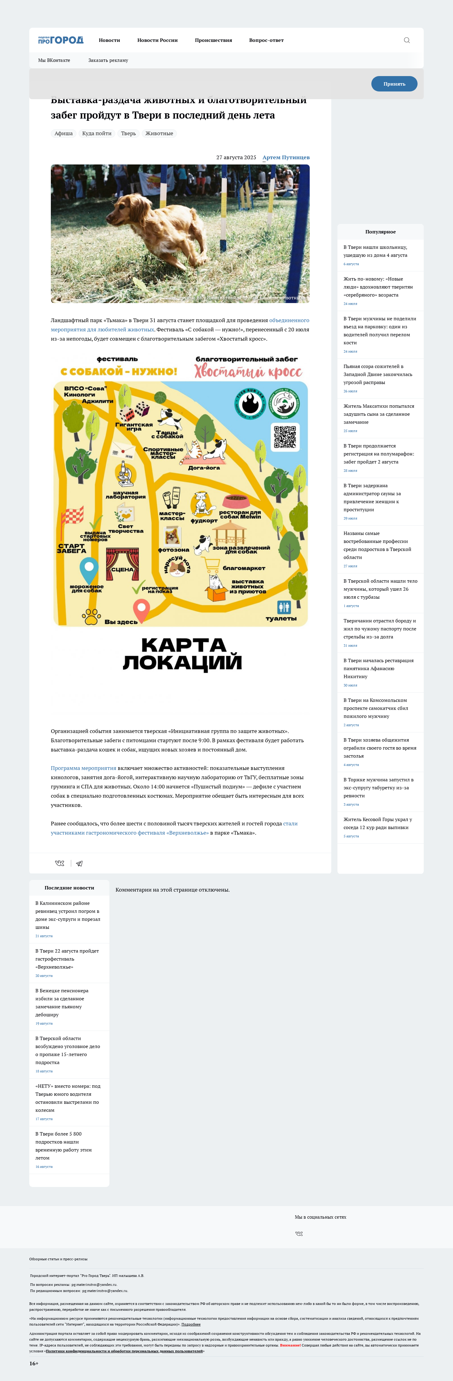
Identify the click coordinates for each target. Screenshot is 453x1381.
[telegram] (81, 863)
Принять (395, 84)
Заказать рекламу (108, 60)
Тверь (128, 133)
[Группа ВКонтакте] (299, 1234)
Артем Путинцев (286, 157)
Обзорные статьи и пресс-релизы (58, 1259)
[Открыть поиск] (407, 40)
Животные (159, 133)
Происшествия (213, 40)
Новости (109, 40)
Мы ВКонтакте (54, 60)
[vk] (60, 863)
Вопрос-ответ (266, 40)
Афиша (64, 133)
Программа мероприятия (84, 767)
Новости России (157, 40)
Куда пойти (97, 133)
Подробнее (191, 1324)
